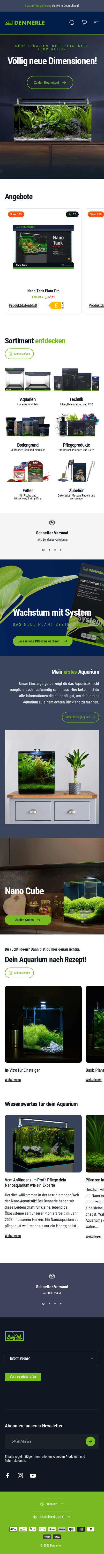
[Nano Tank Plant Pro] (43, 247)
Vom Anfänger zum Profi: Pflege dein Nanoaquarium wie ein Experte (35, 1182)
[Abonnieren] (90, 1441)
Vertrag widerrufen (23, 1376)
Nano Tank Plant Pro (43, 291)
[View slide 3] (55, 550)
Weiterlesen (13, 1080)
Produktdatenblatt (23, 305)
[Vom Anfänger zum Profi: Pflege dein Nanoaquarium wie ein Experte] (43, 1143)
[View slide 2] (49, 550)
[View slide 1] (43, 550)
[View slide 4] (61, 550)
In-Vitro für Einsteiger (22, 1070)
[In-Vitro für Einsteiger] (43, 1024)
